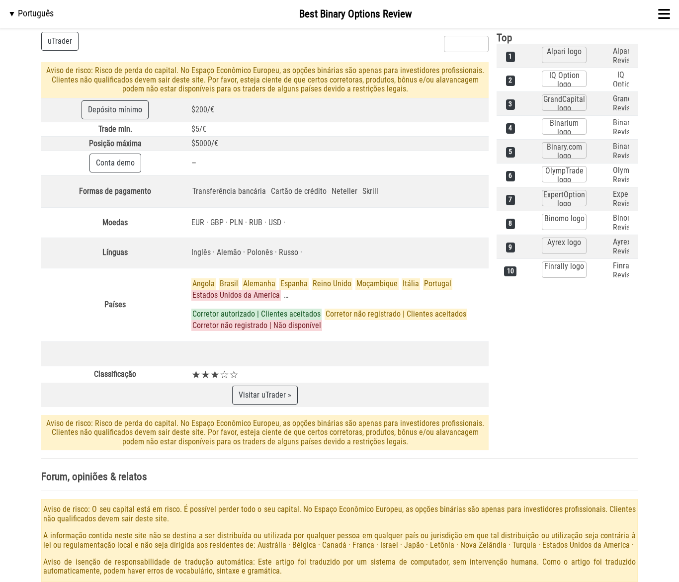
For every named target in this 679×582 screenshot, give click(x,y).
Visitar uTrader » (265, 395)
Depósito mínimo (115, 109)
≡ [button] (664, 14)
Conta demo (115, 162)
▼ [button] (31, 13)
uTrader (60, 41)
